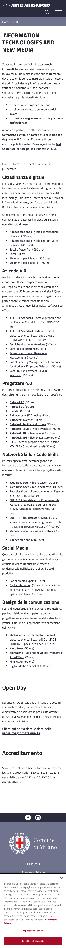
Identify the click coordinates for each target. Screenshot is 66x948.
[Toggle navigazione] (58, 12)
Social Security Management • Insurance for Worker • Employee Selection (35, 364)
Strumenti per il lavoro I (24, 258)
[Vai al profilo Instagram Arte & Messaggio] (38, 817)
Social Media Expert (22, 581)
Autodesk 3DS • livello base (27, 433)
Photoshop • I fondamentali (27, 635)
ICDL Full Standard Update (26, 331)
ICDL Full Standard (21, 318)
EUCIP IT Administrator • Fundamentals (34, 500)
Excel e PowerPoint (21, 249)
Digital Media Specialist (24, 666)
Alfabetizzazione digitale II (26, 240)
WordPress (17, 648)
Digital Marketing (20, 585)
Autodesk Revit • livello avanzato (30, 428)
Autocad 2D (17, 402)
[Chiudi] (62, 878)
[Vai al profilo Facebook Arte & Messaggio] (28, 817)
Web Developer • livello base (28, 482)
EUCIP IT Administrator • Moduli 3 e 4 (33, 518)
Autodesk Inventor (21, 420)
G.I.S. (13, 442)
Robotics (15, 491)
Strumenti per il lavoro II (25, 262)
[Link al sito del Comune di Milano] (33, 843)
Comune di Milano (33, 872)
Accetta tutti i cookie (33, 941)
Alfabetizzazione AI (22, 540)
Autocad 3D (17, 406)
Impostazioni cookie (33, 930)
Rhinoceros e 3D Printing (25, 415)
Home (6, 22)
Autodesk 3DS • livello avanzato (30, 437)
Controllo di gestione (23, 348)
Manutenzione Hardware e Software (32, 531)
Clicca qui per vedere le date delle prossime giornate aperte (27, 731)
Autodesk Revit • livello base (28, 424)
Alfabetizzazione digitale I (26, 232)
